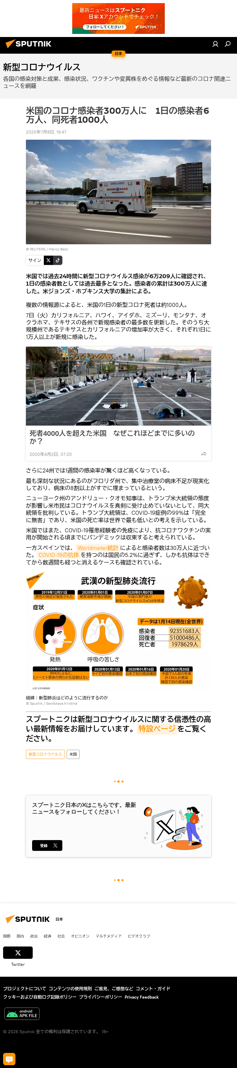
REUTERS (37, 249)
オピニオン (80, 936)
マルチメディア (109, 936)
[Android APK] (22, 1014)
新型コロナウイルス (45, 754)
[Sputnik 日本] (30, 49)
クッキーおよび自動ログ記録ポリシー (40, 997)
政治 (34, 936)
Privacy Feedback (142, 997)
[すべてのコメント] (9, 1059)
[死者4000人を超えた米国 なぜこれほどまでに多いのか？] (118, 386)
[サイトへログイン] (215, 44)
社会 (61, 936)
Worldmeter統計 (97, 547)
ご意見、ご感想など (113, 989)
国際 (6, 936)
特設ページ (157, 729)
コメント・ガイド (153, 989)
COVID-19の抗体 (59, 555)
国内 (20, 936)
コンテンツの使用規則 (70, 989)
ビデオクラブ (139, 936)
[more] (204, 453)
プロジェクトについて (24, 989)
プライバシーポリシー (100, 997)
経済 (47, 936)
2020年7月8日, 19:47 (46, 132)
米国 (73, 754)
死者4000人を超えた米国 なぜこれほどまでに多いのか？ (112, 437)
